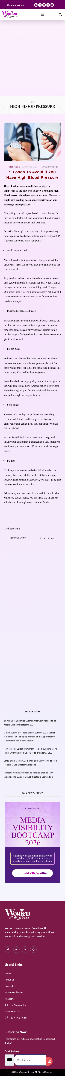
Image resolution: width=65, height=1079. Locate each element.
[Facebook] (36, 5)
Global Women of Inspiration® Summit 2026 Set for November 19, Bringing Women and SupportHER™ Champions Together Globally (29, 736)
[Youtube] (52, 5)
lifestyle (14, 167)
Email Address (12, 1051)
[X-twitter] (48, 5)
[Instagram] (40, 5)
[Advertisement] (32, 61)
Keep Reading (18, 538)
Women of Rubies (50, 167)
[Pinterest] (48, 538)
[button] (42, 14)
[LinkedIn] (25, 949)
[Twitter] (45, 538)
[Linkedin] (44, 5)
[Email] (52, 538)
